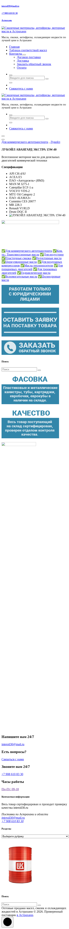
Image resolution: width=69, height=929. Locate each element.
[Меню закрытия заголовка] (3, 139)
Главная (14, 46)
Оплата (21, 67)
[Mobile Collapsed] (24, 54)
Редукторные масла (47, 258)
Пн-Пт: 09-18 (10, 789)
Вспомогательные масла (19, 276)
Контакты (16, 53)
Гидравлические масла (33, 272)
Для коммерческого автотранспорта (25, 142)
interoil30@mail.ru (10, 6)
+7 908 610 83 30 (10, 13)
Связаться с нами (13, 759)
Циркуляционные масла (19, 261)
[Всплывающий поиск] (10, 75)
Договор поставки (29, 57)
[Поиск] (39, 370)
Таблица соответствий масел (28, 50)
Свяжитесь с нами (21, 88)
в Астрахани (25, 915)
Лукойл (55, 142)
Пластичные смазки (16, 258)
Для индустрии (52, 254)
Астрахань (7, 20)
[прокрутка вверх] (7, 922)
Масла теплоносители (37, 265)
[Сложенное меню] (3, 136)
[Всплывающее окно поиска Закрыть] (10, 82)
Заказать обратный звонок (34, 64)
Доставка (23, 60)
